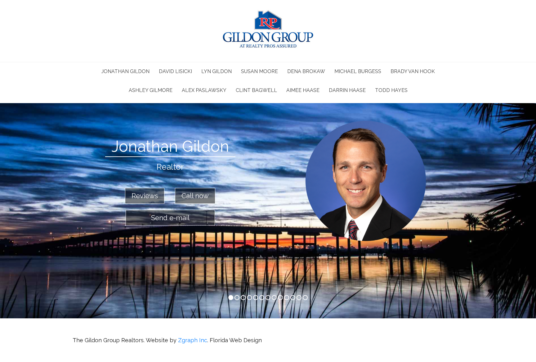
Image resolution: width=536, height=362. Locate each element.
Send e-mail (170, 218)
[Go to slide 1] (236, 297)
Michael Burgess (357, 71)
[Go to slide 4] (255, 297)
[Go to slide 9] (286, 297)
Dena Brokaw (306, 71)
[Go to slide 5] (261, 297)
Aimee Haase (302, 90)
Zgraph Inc (192, 340)
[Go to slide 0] (230, 297)
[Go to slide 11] (299, 297)
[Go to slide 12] (305, 297)
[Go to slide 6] (268, 297)
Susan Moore (259, 71)
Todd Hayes (391, 90)
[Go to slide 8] (280, 297)
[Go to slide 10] (292, 297)
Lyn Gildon (216, 71)
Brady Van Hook (413, 71)
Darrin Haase (347, 90)
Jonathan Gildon (125, 71)
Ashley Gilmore (150, 90)
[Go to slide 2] (243, 297)
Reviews (145, 196)
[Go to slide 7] (274, 297)
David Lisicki (175, 71)
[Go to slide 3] (249, 297)
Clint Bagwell (256, 90)
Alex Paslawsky (204, 90)
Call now (195, 196)
